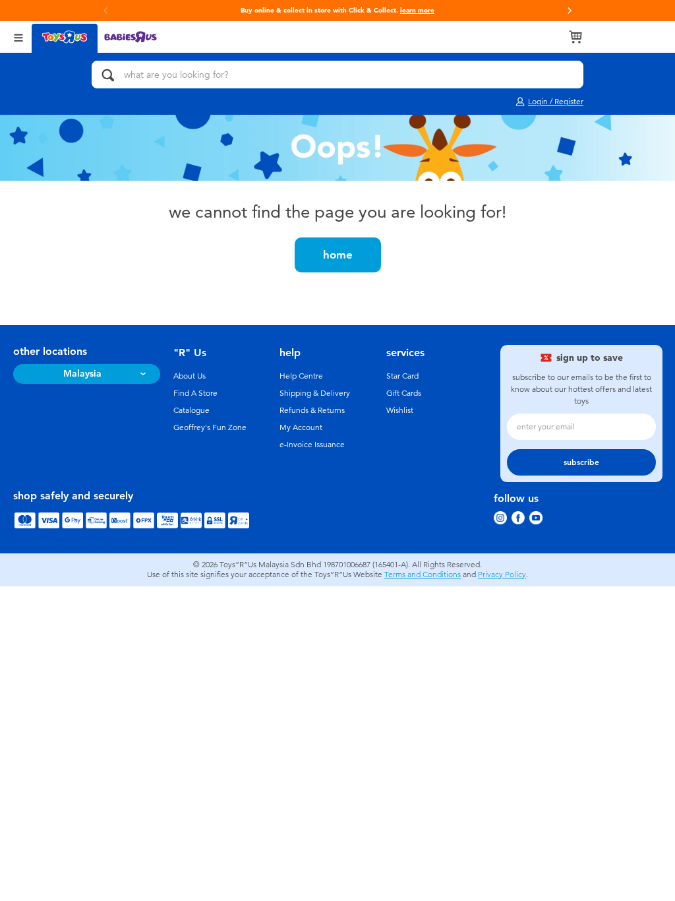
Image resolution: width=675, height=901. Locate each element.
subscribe (581, 462)
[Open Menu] (18, 36)
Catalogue (191, 410)
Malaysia (82, 373)
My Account (300, 427)
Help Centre (301, 376)
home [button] (338, 254)
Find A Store (195, 393)
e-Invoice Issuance (312, 444)
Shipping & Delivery (314, 393)
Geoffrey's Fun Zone (210, 427)
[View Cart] (575, 37)
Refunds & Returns (312, 410)
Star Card (402, 376)
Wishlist (399, 410)
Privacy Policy (502, 574)
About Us (189, 376)
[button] (569, 10)
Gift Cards (403, 393)
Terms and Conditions (422, 574)
